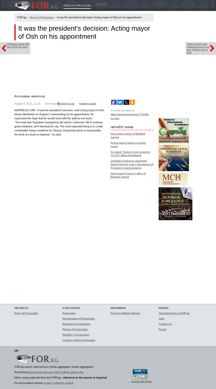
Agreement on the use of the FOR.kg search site (55, 372)
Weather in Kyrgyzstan (75, 334)
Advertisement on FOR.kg (174, 313)
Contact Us (165, 324)
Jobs (161, 318)
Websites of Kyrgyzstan (76, 324)
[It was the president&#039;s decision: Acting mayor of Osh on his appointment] (84, 68)
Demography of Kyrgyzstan (78, 318)
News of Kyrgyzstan (77, 5)
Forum (162, 329)
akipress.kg (67, 103)
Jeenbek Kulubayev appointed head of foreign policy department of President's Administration (132, 164)
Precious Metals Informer (125, 313)
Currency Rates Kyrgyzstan (78, 340)
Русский (101, 4)
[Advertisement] (132, 232)
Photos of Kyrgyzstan (75, 329)
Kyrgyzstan (69, 313)
